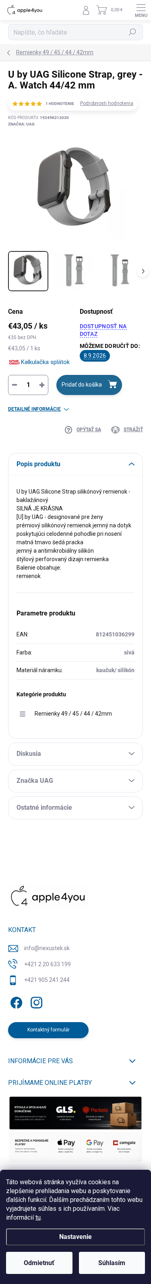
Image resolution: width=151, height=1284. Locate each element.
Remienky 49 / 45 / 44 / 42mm (73, 713)
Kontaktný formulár (48, 1030)
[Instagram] (35, 1001)
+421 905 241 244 (47, 980)
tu (38, 1217)
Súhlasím (111, 1263)
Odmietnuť (39, 1263)
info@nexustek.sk (47, 948)
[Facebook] (15, 1001)
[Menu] (141, 10)
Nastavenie (75, 1237)
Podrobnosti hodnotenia (106, 103)
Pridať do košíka (82, 384)
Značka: (21, 124)
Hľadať (132, 32)
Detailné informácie (34, 409)
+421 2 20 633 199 (47, 964)
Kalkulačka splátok (45, 362)
